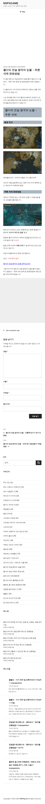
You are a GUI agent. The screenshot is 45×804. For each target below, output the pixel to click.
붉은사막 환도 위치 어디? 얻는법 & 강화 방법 (19, 638)
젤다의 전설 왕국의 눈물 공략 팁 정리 (16, 264)
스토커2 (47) (7, 527)
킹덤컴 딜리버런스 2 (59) (12, 589)
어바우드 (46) (8, 540)
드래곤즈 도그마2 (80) (11, 500)
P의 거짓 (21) (8, 482)
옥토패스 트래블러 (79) (11, 554)
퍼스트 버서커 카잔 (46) (12, 598)
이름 (5, 381)
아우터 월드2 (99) (9, 536)
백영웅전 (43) (8, 509)
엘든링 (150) (7, 549)
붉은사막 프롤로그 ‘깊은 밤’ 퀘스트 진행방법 (19, 651)
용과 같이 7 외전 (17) (11, 558)
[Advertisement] (22, 38)
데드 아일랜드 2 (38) (10, 491)
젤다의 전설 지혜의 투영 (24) (13, 571)
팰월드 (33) (7, 594)
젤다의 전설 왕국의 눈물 (12, 330)
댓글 (5, 351)
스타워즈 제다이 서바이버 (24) (14, 522)
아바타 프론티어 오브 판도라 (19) (15, 531)
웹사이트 (6, 404)
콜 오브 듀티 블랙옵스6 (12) (13, 580)
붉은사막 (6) (7, 514)
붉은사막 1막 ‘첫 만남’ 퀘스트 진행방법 (17, 645)
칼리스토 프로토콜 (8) (11, 576)
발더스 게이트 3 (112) (11, 505)
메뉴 (23, 12)
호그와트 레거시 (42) (10, 603)
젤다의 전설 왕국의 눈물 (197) (14, 567)
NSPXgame (10, 3)
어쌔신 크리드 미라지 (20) (12, 545)
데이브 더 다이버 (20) (11, 496)
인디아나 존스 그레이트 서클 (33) (15, 562)
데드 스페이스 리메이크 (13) (13, 487)
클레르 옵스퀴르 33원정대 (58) (14, 585)
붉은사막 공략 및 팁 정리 (12, 658)
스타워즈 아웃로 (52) (10, 518)
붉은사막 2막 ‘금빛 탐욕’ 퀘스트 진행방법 (18, 631)
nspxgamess (21, 66)
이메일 (6, 393)
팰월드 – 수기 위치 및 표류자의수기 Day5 (25, 680)
